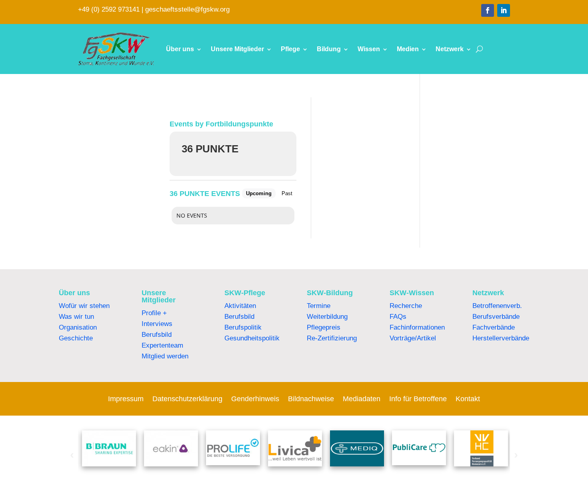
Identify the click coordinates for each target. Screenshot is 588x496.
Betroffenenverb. (497, 306)
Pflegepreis (323, 327)
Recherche (406, 306)
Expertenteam (162, 345)
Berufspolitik (243, 327)
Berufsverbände (496, 316)
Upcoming (259, 193)
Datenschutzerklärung (187, 399)
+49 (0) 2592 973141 (109, 9)
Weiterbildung (327, 316)
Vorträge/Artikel (413, 338)
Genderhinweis (255, 399)
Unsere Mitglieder (237, 49)
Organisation (78, 327)
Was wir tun (76, 316)
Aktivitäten (240, 306)
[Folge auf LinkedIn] (503, 10)
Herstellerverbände (500, 338)
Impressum (126, 399)
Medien (408, 49)
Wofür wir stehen (84, 306)
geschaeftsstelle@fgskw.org (187, 9)
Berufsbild (157, 334)
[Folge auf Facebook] (487, 10)
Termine (318, 306)
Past (287, 193)
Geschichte (76, 338)
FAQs (398, 316)
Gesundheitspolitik (252, 338)
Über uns (180, 49)
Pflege (290, 49)
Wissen (369, 49)
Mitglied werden (165, 356)
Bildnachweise (311, 399)
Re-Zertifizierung (332, 338)
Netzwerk (450, 49)
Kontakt (468, 399)
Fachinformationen (417, 327)
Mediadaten (361, 399)
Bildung (329, 49)
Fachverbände (493, 327)
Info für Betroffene (418, 399)
